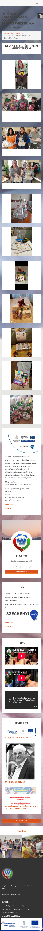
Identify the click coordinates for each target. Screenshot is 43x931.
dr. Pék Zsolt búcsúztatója (15, 782)
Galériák (21, 830)
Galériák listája (17, 33)
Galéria (8, 508)
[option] (11, 846)
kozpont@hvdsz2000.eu (11, 916)
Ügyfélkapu (21, 821)
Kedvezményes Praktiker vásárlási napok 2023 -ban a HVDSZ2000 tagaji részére (21, 807)
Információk (9, 504)
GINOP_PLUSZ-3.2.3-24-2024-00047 (17, 737)
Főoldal (6, 33)
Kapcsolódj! (21, 572)
